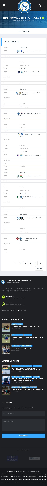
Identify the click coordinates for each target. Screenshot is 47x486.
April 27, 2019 (23, 151)
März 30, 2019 (23, 214)
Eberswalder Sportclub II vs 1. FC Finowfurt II (29, 52)
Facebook (6, 310)
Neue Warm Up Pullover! (21, 348)
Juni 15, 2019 (23, 68)
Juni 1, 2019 (23, 89)
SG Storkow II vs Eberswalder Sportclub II (29, 72)
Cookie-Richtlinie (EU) (39, 474)
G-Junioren (34, 479)
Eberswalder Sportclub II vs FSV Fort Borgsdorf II (30, 177)
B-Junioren (42, 476)
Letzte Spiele (23, 31)
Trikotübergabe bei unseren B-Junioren (27, 390)
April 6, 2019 (23, 193)
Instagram (23, 310)
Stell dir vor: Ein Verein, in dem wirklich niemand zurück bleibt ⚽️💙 (27, 379)
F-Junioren (4, 482)
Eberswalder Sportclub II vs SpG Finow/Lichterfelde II (28, 93)
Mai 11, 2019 (23, 110)
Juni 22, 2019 (23, 47)
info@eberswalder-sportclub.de (15, 298)
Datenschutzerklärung (9, 474)
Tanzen (20, 479)
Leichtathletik (15, 476)
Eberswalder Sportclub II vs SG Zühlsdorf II (29, 135)
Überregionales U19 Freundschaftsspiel (27, 337)
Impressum (24, 474)
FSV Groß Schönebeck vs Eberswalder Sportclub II (30, 197)
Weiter (39, 268)
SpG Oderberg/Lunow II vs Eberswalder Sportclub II (26, 239)
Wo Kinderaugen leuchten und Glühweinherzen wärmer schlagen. (25, 368)
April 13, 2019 (23, 172)
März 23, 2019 (23, 235)
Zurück (7, 263)
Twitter (14, 310)
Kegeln (9, 479)
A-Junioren (26, 479)
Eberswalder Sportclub (14, 471)
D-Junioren (4, 476)
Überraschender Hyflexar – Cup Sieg (25, 326)
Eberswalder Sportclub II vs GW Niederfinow (29, 218)
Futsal (14, 479)
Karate (3, 479)
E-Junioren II (17, 482)
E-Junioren (30, 482)
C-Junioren (42, 482)
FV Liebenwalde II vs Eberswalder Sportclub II (29, 156)
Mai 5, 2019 (22, 131)
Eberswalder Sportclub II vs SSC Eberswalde (29, 114)
